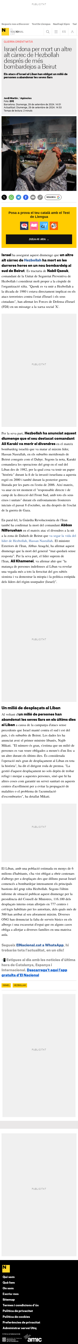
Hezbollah (32, 260)
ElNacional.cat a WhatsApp (40, 945)
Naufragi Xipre (61, 24)
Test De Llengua (41, 24)
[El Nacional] (5, 31)
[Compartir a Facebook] (25, 197)
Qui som (9, 1277)
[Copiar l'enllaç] (40, 197)
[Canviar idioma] (64, 31)
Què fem (9, 1282)
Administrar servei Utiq (20, 1328)
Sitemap (9, 1299)
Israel (6, 985)
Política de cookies (16, 1317)
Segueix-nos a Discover (15, 24)
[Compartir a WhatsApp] (11, 197)
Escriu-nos (11, 1294)
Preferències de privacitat (21, 1322)
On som (8, 1288)
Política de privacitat (18, 1311)
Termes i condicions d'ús (21, 1305)
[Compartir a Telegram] (18, 197)
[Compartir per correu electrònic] (33, 197)
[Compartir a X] (4, 197)
